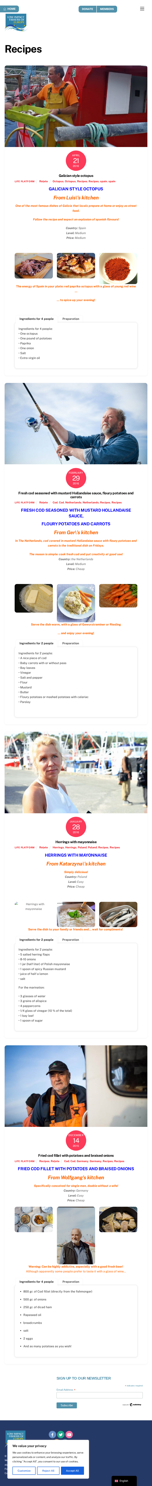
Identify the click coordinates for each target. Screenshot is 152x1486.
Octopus (58, 181)
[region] (48, 1459)
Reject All (48, 1470)
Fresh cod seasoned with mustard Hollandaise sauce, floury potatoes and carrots (75, 495)
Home (11, 8)
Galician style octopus (76, 176)
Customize (24, 1470)
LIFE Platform (25, 181)
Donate (87, 9)
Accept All (72, 1470)
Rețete (43, 181)
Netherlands (73, 502)
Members (107, 9)
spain (103, 181)
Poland (82, 847)
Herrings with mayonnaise (76, 842)
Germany (82, 1161)
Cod (55, 502)
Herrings (58, 847)
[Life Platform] (16, 29)
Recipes (82, 181)
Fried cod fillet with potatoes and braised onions (76, 1155)
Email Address (66, 1390)
